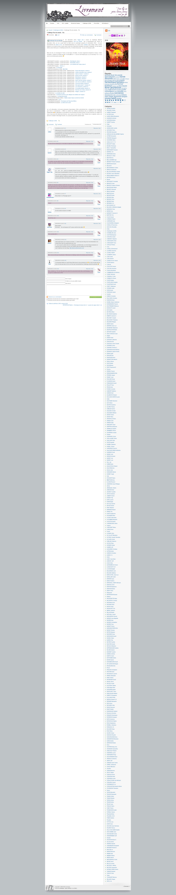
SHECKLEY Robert (111, 750)
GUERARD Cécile (111, 436)
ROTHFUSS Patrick (112, 721)
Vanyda (109, 837)
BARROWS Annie (111, 154)
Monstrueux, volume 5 (80, 77)
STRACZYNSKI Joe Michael (114, 780)
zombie (119, 98)
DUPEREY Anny (111, 345)
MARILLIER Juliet (111, 577)
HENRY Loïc (110, 460)
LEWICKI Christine (111, 553)
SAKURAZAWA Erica (112, 737)
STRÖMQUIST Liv (111, 784)
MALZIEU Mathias (111, 573)
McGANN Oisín (110, 604)
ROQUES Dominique (112, 715)
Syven (108, 790)
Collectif (109, 264)
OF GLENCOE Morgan (112, 663)
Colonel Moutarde (111, 270)
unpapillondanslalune (51, 197)
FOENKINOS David (111, 383)
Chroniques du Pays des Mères (68, 101)
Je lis (58, 23)
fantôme (112, 84)
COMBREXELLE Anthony (113, 272)
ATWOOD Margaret (111, 138)
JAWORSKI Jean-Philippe (113, 484)
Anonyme (109, 126)
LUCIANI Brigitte (111, 569)
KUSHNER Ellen (111, 515)
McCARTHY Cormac (112, 600)
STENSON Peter (111, 776)
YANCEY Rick (110, 873)
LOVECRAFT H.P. (111, 567)
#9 (65, 208)
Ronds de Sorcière (111, 713)
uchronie (118, 95)
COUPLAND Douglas (112, 282)
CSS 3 (75, 888)
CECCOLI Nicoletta (111, 227)
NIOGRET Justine (111, 652)
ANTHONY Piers (111, 130)
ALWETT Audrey (111, 122)
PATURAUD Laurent (112, 673)
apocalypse (110, 77)
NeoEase (62, 888)
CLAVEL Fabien (111, 252)
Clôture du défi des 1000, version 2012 (58, 303)
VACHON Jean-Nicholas (113, 826)
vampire (124, 96)
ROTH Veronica (111, 719)
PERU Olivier (110, 677)
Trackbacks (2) (88, 124)
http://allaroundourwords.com (76, 248)
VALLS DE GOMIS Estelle (113, 830)
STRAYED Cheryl (111, 782)
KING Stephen (110, 507)
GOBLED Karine (111, 408)
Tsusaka (109, 820)
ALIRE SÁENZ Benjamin (113, 116)
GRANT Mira (110, 416)
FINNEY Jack (110, 377)
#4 (57, 159)
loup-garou (124, 88)
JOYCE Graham (111, 493)
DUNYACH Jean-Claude (113, 343)
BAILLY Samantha (111, 148)
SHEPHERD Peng (111, 754)
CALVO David (110, 217)
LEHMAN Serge (111, 545)
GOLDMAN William (111, 412)
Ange (108, 124)
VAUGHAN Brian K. (111, 839)
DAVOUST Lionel (111, 308)
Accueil (47, 23)
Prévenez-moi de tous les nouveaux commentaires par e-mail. (63, 298)
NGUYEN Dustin (111, 644)
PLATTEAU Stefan (111, 685)
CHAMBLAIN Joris (111, 233)
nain (115, 91)
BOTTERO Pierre (111, 177)
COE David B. (110, 258)
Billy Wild (65, 69)
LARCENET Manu (111, 527)
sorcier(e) (119, 93)
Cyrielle (109, 294)
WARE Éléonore (111, 851)
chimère (117, 78)
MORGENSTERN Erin (112, 628)
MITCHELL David (111, 614)
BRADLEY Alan (110, 183)
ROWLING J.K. (110, 727)
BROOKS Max (110, 197)
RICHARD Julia (111, 705)
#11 (65, 223)
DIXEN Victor (110, 337)
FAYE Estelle (110, 363)
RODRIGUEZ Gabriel (112, 711)
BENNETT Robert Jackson (113, 161)
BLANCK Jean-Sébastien (113, 173)
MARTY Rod (110, 590)
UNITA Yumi (110, 824)
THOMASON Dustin (112, 810)
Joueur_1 (62, 66)
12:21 (59, 99)
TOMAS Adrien (110, 818)
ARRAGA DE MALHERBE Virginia (115, 134)
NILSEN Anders (111, 650)
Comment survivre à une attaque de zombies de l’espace (70, 94)
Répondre (96, 128)
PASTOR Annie (110, 671)
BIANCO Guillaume (111, 169)
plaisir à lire (59, 44)
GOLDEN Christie (111, 410)
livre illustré (123, 86)
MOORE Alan (110, 620)
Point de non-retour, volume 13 (83, 90)
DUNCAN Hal (110, 341)
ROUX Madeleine (111, 723)
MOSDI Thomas (111, 630)
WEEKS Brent (110, 857)
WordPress (50, 887)
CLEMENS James (111, 254)
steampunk (108, 95)
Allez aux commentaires (87, 35)
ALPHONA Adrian (111, 120)
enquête (122, 80)
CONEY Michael (111, 274)
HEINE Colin (110, 454)
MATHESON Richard (112, 594)
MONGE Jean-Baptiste (112, 618)
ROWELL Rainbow (111, 725)
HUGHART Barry (111, 478)
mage (106, 89)
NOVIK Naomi (110, 660)
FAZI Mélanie (110, 365)
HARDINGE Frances (112, 448)
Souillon (109, 768)
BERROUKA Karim (111, 163)
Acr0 (58, 35)
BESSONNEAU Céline (112, 167)
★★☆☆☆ (117, 102)
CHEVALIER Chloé (111, 240)
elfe (118, 80)
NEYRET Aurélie (111, 642)
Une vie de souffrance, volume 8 (83, 82)
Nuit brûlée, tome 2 (75, 62)
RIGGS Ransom (111, 707)
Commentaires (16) (97, 124)
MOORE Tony (110, 624)
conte (121, 78)
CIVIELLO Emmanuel (112, 248)
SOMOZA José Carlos (112, 762)
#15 (65, 260)
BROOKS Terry (110, 199)
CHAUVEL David (111, 236)
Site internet (68, 283)
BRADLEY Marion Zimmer (113, 185)
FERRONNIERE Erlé (112, 373)
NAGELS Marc (110, 638)
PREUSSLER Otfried (112, 693)
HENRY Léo (110, 458)
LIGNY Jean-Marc (111, 559)
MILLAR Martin (110, 612)
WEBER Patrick (110, 855)
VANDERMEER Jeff (112, 835)
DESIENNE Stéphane (112, 327)
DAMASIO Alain (111, 300)
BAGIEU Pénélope (111, 146)
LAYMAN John (110, 533)
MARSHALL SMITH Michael (114, 582)
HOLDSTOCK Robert (112, 466)
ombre (125, 91)
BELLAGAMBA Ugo (112, 159)
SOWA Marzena (111, 770)
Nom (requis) (68, 278)
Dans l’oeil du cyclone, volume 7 (83, 80)
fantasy (120, 82)
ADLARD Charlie (111, 110)
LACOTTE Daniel (111, 521)
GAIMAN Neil (110, 393)
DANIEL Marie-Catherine (113, 302)
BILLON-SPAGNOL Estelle (113, 171)
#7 (65, 193)
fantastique (110, 82)
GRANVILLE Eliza (111, 418)
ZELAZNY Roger (111, 879)
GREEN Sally (110, 422)
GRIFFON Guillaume (112, 426)
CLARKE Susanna (111, 250)
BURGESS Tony (111, 209)
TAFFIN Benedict (111, 792)
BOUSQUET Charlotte (112, 181)
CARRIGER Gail (111, 221)
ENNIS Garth (110, 353)
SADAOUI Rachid (111, 735)
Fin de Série (96, 23)
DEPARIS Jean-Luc (112, 325)
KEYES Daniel (110, 505)
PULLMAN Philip (111, 697)
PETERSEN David (111, 679)
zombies (86, 44)
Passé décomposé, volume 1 (82, 70)
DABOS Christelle (111, 296)
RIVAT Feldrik (110, 709)
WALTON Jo (110, 849)
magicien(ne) (112, 89)
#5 (65, 168)
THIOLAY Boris (110, 806)
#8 (57, 200)
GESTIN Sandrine (111, 404)
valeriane (49, 227)
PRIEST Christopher (112, 695)
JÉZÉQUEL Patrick (111, 488)
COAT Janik (110, 256)
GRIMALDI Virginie (111, 428)
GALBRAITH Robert (112, 395)
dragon (110, 80)
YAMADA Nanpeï (111, 871)
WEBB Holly (110, 853)
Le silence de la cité (66, 102)
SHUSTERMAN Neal (112, 756)
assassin (117, 77)
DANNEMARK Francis (112, 304)
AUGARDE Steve (111, 140)
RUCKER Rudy (110, 729)
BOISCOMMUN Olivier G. (113, 175)
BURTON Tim (110, 215)
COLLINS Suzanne (111, 268)
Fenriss (108, 369)
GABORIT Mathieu (111, 391)
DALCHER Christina (112, 298)
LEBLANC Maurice (111, 541)
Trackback (59, 124)
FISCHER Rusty (111, 379)
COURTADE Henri (111, 284)
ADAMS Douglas (111, 108)
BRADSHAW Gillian (112, 187)
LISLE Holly (110, 563)
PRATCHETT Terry (111, 691)
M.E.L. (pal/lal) (65, 23)
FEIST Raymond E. (111, 367)
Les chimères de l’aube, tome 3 (78, 64)
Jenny (108, 486)
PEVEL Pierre (110, 681)
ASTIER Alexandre (111, 136)
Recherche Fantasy (75, 23)
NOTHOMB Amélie (111, 658)
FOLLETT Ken (110, 385)
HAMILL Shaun (110, 446)
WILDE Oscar (110, 861)
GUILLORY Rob (111, 440)
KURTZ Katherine (111, 513)
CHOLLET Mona (111, 244)
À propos (52, 23)
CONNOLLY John (111, 276)
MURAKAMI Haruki (111, 636)
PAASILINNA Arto (111, 665)
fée (116, 84)
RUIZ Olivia (109, 731)
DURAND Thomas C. (112, 347)
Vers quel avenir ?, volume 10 (82, 85)
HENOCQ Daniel (111, 456)
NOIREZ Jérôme (111, 654)
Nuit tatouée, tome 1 (75, 61)
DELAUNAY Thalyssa (112, 320)
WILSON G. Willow (111, 865)
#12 (58, 231)
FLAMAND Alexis (111, 381)
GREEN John (110, 420)
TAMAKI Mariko (110, 798)
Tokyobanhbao (110, 814)
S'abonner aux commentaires (55, 296)
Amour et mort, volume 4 (81, 75)
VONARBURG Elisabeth (113, 845)
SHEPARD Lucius (111, 752)
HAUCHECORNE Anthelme (114, 450)
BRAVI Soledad (110, 191)
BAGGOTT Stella (111, 144)
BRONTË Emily (110, 195)
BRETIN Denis (110, 193)
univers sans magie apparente (116, 96)
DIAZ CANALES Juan (112, 333)
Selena (49, 212)
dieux (124, 79)
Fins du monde (78, 41)
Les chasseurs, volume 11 (81, 86)
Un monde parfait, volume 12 (82, 88)
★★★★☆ (120, 100)
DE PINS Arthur (110, 312)
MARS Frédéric (110, 580)
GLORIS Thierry (111, 407)
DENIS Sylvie (110, 324)
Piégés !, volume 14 (80, 91)
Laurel (108, 531)
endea (49, 132)
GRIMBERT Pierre (111, 430)
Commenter (98, 35)
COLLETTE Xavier (111, 266)
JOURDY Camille (111, 492)
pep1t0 (49, 243)
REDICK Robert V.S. (112, 699)
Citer (100, 128)
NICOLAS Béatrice (111, 646)
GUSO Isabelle (110, 442)
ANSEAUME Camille (112, 128)
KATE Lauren (110, 499)
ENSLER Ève (110, 355)
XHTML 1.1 (70, 888)
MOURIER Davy (111, 634)
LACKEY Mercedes (111, 517)
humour (108, 86)
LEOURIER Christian (112, 549)
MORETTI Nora (110, 626)
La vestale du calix (60, 93)
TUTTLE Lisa (110, 822)
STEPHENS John (111, 778)
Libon (108, 557)
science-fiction (109, 93)
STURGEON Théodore (112, 788)
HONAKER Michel (111, 472)
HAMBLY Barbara (111, 444)
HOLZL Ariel (110, 470)
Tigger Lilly (80, 39)
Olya (49, 264)
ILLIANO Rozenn (111, 482)
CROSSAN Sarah (111, 292)
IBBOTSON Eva (111, 480)
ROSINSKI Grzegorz (112, 717)
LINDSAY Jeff (110, 561)
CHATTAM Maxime (111, 235)
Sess (108, 745)
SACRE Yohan (110, 733)
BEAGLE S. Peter (111, 155)
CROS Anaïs (110, 290)
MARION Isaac (110, 578)
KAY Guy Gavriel (111, 503)
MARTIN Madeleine (112, 586)
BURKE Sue (110, 211)
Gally (108, 399)
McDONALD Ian (111, 602)
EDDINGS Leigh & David (113, 351)
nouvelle (120, 91)
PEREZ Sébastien (111, 675)
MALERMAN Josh (111, 571)
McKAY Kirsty (110, 606)
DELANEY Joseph (111, 318)
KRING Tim (109, 511)
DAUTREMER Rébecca (113, 306)
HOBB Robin (110, 464)
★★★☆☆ (109, 102)
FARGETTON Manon (112, 359)
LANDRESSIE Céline (112, 523)
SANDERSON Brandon (112, 739)
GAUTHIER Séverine (112, 401)
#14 (58, 252)
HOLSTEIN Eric (110, 468)
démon (114, 80)
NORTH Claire (110, 656)
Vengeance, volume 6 (80, 78)
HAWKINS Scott (111, 452)
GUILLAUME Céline (112, 438)
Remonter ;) (127, 886)
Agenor (50, 152)
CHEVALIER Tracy (111, 242)
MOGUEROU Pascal (112, 616)
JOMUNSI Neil (110, 490)
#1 (65, 128)
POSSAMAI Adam (111, 689)
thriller (114, 95)
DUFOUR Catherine (112, 339)
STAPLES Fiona (111, 774)
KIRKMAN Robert (111, 509)
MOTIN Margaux (111, 632)
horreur (120, 84)
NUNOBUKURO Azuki (112, 661)
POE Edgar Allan (111, 687)
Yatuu (108, 875)
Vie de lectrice (110, 841)
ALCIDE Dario (110, 114)
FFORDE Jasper (111, 375)
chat (114, 79)
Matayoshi (109, 592)
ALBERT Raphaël (111, 112)
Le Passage (59, 67)
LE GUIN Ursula (111, 539)
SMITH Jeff (109, 760)
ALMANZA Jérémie (111, 118)
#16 (58, 268)
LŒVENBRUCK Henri (112, 565)
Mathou (109, 596)
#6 (57, 182)
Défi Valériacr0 (105, 23)
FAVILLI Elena (110, 361)
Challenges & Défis (87, 23)
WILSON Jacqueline (112, 867)
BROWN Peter (110, 201)
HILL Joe (109, 462)
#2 (57, 141)
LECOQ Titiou (110, 543)
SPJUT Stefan (110, 772)
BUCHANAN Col (111, 205)
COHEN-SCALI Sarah (112, 260)
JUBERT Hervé (110, 495)
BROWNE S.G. (110, 203)
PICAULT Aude (110, 683)
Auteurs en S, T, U (111, 142)
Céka (108, 229)
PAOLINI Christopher (112, 669)
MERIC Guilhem (111, 610)
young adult (110, 98)
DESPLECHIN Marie (112, 329)
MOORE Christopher (112, 622)
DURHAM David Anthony (113, 349)
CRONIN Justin (110, 288)
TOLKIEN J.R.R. (111, 816)
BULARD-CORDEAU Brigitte (114, 207)
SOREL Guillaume (111, 764)
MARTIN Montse (111, 588)
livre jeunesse (113, 87)
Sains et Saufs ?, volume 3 (82, 74)
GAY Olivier (109, 403)
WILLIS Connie (110, 863)
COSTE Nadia (110, 280)
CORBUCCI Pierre (111, 278)
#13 (65, 239)
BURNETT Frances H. (112, 213)
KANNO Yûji (110, 497)
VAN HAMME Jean (111, 831)
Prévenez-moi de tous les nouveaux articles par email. (61, 300)
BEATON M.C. (110, 157)
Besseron (109, 165)
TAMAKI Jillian (110, 796)
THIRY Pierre (110, 808)
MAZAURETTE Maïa (112, 598)
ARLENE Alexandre (112, 132)
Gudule (108, 434)
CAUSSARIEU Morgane (113, 223)
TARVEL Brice (110, 800)
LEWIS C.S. (110, 555)
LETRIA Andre (110, 551)
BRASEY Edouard (111, 189)
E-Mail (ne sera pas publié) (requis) (73, 281)
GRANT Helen (110, 414)
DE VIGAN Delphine (112, 314)
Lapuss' (109, 525)
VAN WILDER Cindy (112, 834)
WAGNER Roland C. (112, 847)
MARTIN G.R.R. (111, 584)
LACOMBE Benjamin (112, 519)
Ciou (108, 246)
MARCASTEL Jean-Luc (113, 575)
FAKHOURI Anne (111, 357)
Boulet (108, 179)
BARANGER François (112, 150)
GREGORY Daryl (111, 424)
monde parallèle (121, 89)
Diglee (108, 335)
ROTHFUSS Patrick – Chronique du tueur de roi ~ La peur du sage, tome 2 (81, 305)
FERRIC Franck (111, 371)
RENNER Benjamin (112, 701)
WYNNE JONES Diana (112, 869)
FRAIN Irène (110, 387)
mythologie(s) (109, 91)
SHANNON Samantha (112, 748)
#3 (65, 149)
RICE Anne (109, 703)
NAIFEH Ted (110, 640)
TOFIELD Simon (111, 812)
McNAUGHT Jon (111, 608)
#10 (58, 215)
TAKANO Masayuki (111, 794)
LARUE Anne (110, 529)
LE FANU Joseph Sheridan (113, 537)
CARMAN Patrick (111, 219)
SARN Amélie (110, 741)
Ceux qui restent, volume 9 (82, 83)
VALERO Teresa (111, 828)
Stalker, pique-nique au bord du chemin (74, 98)
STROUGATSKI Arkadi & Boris (114, 786)
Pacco (108, 667)
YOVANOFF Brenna (112, 877)
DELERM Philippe (111, 322)
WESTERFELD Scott (112, 859)
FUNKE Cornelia (111, 389)
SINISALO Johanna (112, 758)
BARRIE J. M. (110, 151)
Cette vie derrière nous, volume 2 (83, 72)
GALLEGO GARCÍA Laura (113, 397)
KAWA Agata (110, 501)
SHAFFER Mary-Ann (112, 746)
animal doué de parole (113, 75)
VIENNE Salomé (111, 843)
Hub (108, 476)
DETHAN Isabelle (111, 331)
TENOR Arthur (110, 802)
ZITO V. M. (109, 881)
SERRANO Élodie (111, 743)
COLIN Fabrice (110, 262)
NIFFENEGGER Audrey (112, 648)
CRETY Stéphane (111, 286)
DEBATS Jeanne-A (111, 316)
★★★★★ (109, 100)
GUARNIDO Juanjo (111, 432)
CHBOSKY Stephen (112, 239)
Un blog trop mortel (62, 96)
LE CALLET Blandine (112, 535)
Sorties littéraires (111, 766)
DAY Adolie (109, 310)
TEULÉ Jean (110, 804)
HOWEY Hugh (110, 474)
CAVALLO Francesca (112, 225)
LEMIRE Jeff (110, 547)
